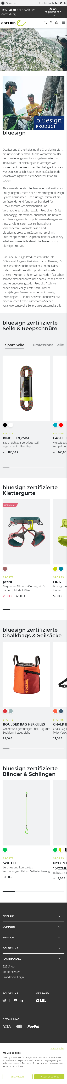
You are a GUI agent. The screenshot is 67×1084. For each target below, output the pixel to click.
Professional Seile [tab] (48, 345)
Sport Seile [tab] (14, 345)
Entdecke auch (51, 3)
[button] (8, 3)
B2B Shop (9, 966)
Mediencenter (11, 972)
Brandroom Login (13, 977)
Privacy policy (57, 1048)
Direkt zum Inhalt (33, 2)
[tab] (33, 412)
